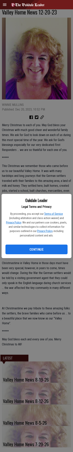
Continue (36, 249)
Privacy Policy (13, 222)
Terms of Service (53, 213)
